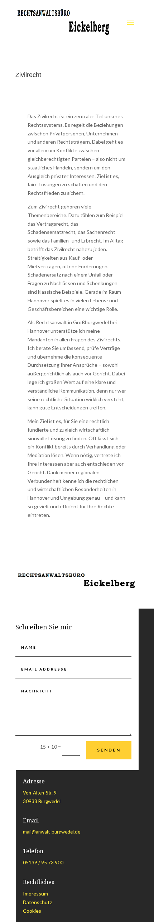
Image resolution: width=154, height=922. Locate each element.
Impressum (35, 893)
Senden (109, 750)
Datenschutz (37, 902)
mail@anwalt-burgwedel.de (51, 832)
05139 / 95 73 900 (43, 862)
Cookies (32, 911)
